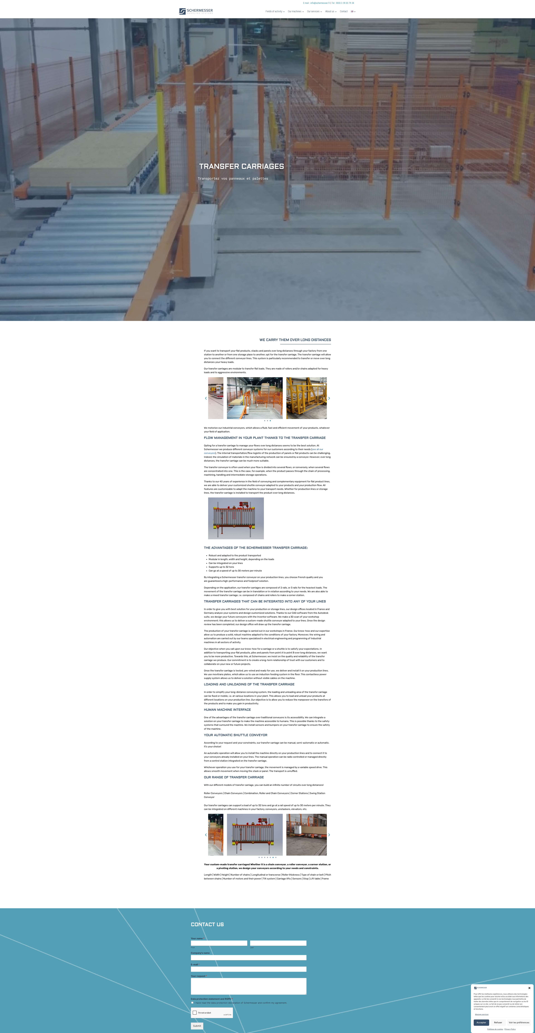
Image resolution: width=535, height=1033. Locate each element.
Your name (197, 938)
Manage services (481, 1014)
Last (252, 947)
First (193, 947)
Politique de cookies (495, 1029)
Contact (344, 11)
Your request (199, 976)
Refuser (498, 1022)
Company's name (200, 952)
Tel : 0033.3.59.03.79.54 (343, 3)
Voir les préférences (519, 1022)
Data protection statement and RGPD (212, 998)
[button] (529, 988)
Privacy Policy (510, 1029)
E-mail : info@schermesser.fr (316, 3)
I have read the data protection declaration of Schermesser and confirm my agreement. (241, 1002)
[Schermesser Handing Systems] (196, 11)
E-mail (195, 964)
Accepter (481, 1022)
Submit (197, 1025)
